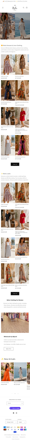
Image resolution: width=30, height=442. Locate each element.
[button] (2, 7)
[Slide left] (11, 393)
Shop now (15, 27)
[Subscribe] (22, 403)
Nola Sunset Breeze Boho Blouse (21, 257)
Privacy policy (8, 436)
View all (15, 164)
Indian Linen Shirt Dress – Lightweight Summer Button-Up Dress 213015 (21, 130)
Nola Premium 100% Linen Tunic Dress (7, 127)
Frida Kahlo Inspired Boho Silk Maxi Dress (22, 103)
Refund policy (23, 434)
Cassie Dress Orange (5, 382)
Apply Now (8, 348)
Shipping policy (22, 436)
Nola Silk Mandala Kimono (6, 102)
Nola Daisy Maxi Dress (5, 156)
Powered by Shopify (16, 434)
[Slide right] (18, 393)
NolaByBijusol (9, 434)
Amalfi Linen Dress (4, 76)
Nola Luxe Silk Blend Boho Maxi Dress (21, 286)
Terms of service (15, 436)
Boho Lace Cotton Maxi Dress (19, 382)
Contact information (15, 439)
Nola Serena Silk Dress (19, 76)
